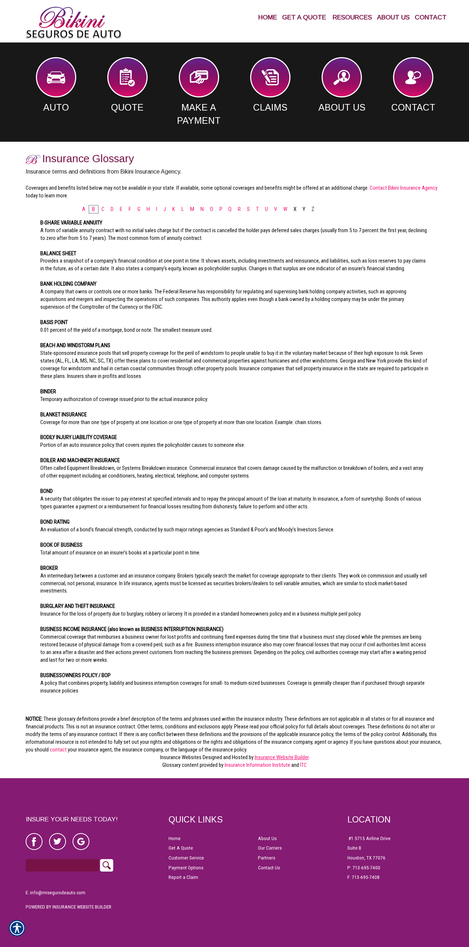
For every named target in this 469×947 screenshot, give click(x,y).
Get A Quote (181, 848)
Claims (270, 107)
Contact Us (269, 867)
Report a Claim (183, 877)
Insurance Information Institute (257, 765)
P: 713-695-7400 (363, 867)
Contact (413, 107)
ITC (303, 765)
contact (58, 749)
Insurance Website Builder (282, 757)
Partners (266, 858)
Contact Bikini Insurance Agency (403, 188)
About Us (341, 107)
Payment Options (186, 867)
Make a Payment (199, 114)
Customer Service (186, 858)
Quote (127, 107)
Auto (56, 107)
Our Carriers (270, 848)
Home (175, 838)
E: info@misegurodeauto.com (55, 892)
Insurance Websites (181, 757)
